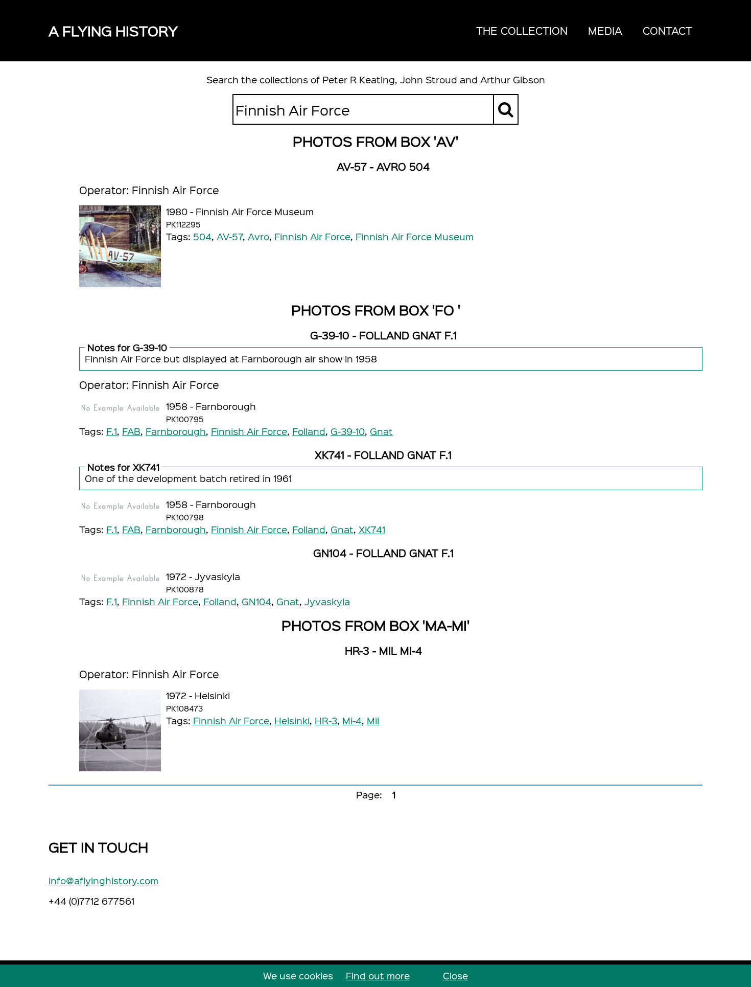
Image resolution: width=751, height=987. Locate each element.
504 (202, 236)
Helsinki (292, 720)
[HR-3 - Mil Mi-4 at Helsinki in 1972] (120, 730)
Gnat (381, 431)
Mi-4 (352, 720)
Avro (258, 236)
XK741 (372, 529)
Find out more (378, 975)
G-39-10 (348, 431)
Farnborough (176, 431)
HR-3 (326, 720)
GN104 (256, 601)
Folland (308, 431)
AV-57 (230, 236)
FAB (131, 431)
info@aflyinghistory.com (103, 880)
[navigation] (584, 30)
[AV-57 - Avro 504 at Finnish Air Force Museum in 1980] (120, 246)
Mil (373, 720)
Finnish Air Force (312, 236)
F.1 (111, 431)
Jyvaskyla (327, 601)
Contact (667, 30)
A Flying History (113, 30)
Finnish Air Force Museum (415, 236)
